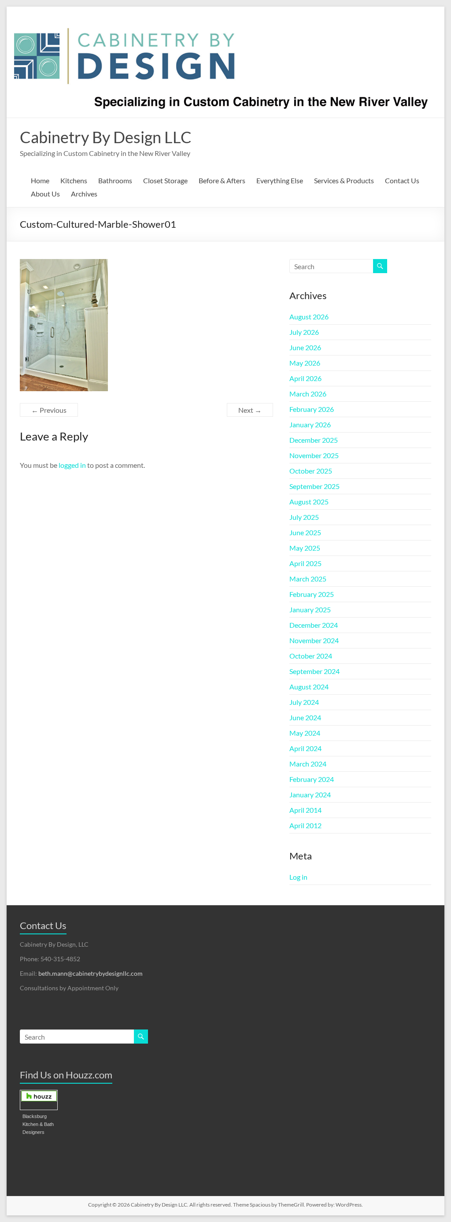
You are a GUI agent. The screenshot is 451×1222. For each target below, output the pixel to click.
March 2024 (307, 763)
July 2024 (304, 702)
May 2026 (304, 363)
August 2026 (309, 316)
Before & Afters (222, 180)
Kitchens (73, 180)
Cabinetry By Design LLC (106, 137)
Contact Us (402, 180)
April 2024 (305, 748)
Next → (250, 410)
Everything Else (279, 180)
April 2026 (305, 378)
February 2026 (311, 409)
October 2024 (310, 656)
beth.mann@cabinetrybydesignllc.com (90, 973)
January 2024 (310, 794)
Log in (298, 877)
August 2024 (309, 686)
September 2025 (314, 486)
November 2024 (314, 640)
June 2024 (305, 717)
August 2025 (309, 501)
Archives (84, 193)
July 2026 (304, 332)
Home (40, 180)
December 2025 (313, 440)
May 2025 (304, 548)
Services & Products (344, 180)
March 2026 (307, 393)
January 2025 (310, 609)
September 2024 (314, 671)
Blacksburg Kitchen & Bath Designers (38, 1124)
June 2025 (305, 532)
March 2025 (307, 578)
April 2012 (305, 825)
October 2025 (310, 471)
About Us (45, 193)
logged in (72, 465)
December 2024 (313, 625)
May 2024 (304, 733)
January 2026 (310, 424)
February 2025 (311, 594)
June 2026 (305, 347)
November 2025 (314, 455)
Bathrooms (115, 180)
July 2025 (304, 517)
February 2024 (311, 779)
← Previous (49, 410)
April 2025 (305, 563)
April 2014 (305, 810)
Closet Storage (165, 180)
